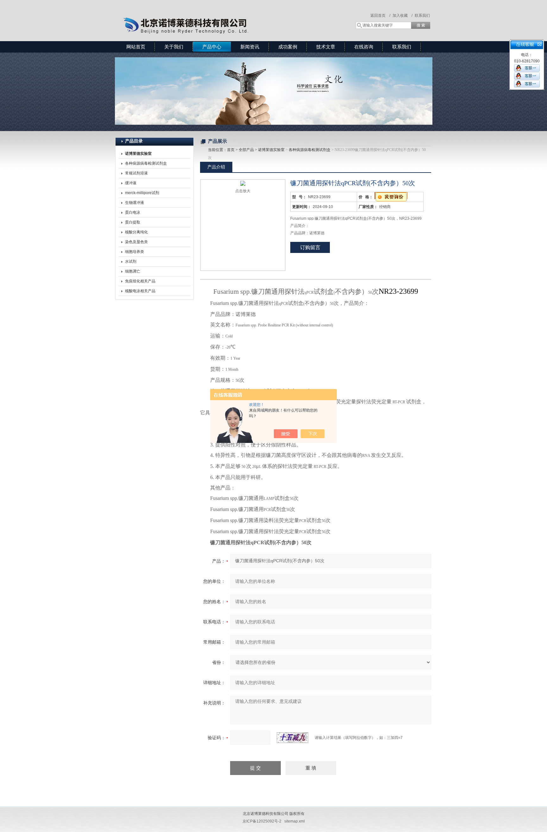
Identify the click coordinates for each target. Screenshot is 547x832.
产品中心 (211, 46)
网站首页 (135, 46)
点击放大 (242, 191)
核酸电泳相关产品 (140, 291)
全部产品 (246, 150)
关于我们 (173, 46)
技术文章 (325, 46)
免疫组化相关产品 (140, 281)
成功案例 (287, 46)
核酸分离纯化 (136, 232)
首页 (231, 150)
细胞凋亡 (132, 271)
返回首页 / (380, 15)
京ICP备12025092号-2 (261, 821)
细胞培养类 (134, 251)
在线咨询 (363, 46)
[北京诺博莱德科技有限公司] (207, 14)
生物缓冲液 (134, 202)
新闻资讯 (249, 46)
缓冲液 (130, 183)
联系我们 (422, 15)
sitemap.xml (294, 821)
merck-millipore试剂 (142, 193)
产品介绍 (216, 166)
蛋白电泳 (132, 212)
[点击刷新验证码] (292, 737)
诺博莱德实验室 (271, 150)
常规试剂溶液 (136, 173)
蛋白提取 (132, 222)
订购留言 (310, 247)
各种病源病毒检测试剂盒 (146, 163)
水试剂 (130, 261)
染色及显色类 (136, 242)
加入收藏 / (402, 15)
